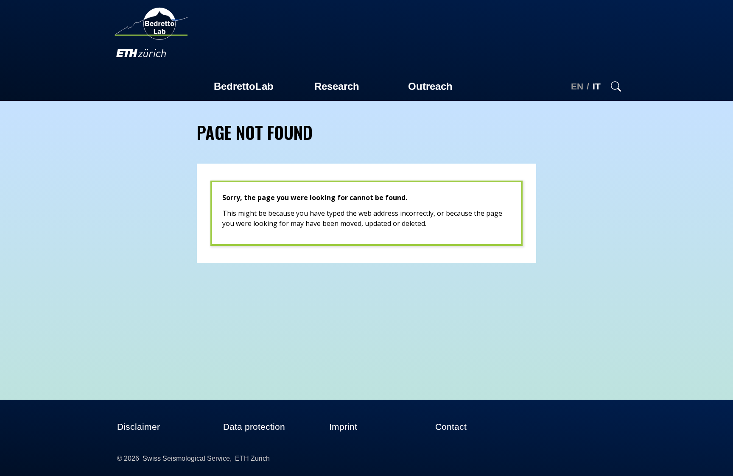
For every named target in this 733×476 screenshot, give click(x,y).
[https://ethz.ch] (141, 52)
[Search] (614, 86)
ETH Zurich (252, 458)
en (577, 86)
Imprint (343, 426)
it (597, 86)
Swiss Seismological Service (186, 458)
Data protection (254, 426)
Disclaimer (138, 426)
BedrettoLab (244, 86)
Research (336, 86)
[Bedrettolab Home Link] (151, 23)
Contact (451, 426)
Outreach (430, 86)
